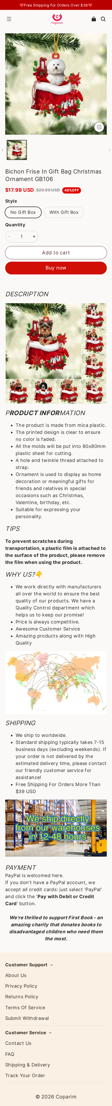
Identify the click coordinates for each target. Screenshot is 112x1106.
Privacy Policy (21, 986)
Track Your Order (25, 1075)
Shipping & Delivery (27, 1065)
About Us (16, 975)
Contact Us (18, 1043)
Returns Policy (21, 996)
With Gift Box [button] (63, 212)
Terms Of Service (25, 1007)
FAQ (9, 1054)
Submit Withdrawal (27, 1018)
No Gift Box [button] (23, 212)
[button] (9, 19)
